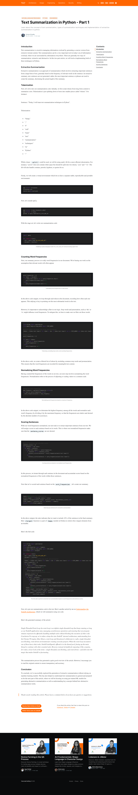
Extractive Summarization (104, 52)
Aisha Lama (61, 769)
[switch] (116, 3)
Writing (79, 3)
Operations (61, 3)
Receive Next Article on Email (31, 706)
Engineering (51, 3)
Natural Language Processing (31, 18)
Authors (112, 3)
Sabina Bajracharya (97, 767)
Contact (71, 781)
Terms (81, 781)
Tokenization (100, 54)
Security (71, 3)
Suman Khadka (30, 34)
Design (42, 3)
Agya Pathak (27, 769)
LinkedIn (72, 707)
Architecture (32, 3)
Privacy (76, 781)
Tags (106, 3)
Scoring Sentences (101, 64)
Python (45, 18)
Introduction (100, 49)
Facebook (60, 707)
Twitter (66, 707)
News (102, 3)
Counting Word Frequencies (104, 57)
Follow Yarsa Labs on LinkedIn (31, 710)
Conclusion (99, 67)
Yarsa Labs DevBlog (26, 781)
